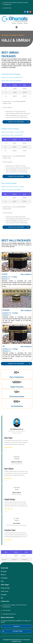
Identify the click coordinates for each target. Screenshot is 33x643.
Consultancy (4, 578)
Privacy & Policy (5, 588)
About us (3, 575)
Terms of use (4, 591)
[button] (16, 27)
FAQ (2, 598)
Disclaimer (4, 595)
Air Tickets (4, 571)
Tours (2, 581)
